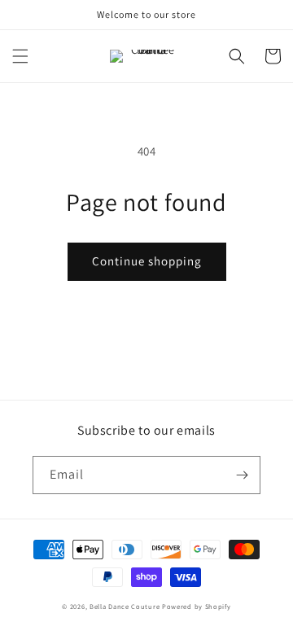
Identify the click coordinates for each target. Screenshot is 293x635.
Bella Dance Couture (125, 606)
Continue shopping (147, 261)
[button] (20, 56)
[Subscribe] (242, 475)
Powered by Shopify (196, 606)
